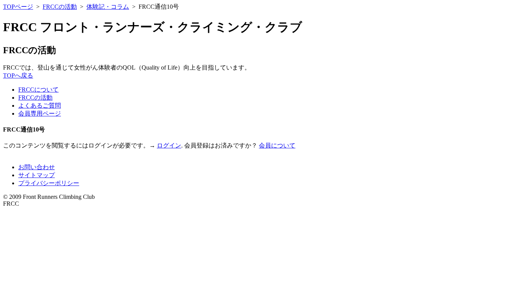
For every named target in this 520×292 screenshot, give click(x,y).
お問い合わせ (36, 167)
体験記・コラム (107, 6)
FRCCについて (38, 89)
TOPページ (18, 6)
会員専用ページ (39, 113)
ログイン (169, 145)
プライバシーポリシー (48, 183)
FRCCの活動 (60, 6)
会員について (277, 145)
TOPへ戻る (18, 75)
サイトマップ (36, 175)
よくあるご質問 (39, 105)
